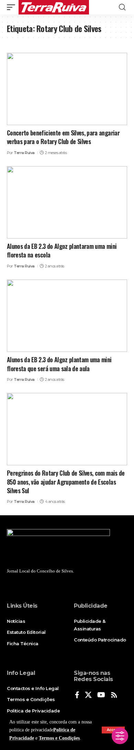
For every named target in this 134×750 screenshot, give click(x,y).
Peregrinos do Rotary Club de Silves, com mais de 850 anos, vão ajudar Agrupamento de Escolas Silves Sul (66, 481)
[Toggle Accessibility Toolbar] (120, 736)
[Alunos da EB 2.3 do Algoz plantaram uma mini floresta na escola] (67, 202)
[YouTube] (101, 695)
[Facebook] (77, 695)
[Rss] (114, 695)
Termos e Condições (59, 738)
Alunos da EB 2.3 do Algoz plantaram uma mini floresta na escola (61, 250)
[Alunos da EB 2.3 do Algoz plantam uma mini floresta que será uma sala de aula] (67, 316)
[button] (13, 7)
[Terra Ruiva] (54, 7)
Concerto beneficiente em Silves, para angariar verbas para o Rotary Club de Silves (63, 137)
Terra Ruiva (24, 152)
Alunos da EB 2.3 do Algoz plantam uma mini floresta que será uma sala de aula (59, 364)
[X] (88, 695)
